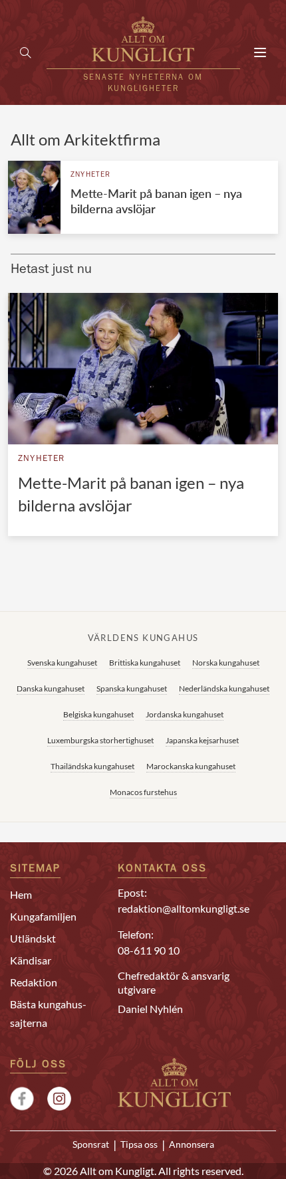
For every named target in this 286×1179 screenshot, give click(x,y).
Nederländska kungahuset (224, 688)
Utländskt (33, 938)
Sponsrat (90, 1144)
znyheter (91, 175)
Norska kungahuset (225, 663)
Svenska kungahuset (62, 663)
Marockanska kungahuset (190, 766)
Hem (21, 894)
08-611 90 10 (149, 950)
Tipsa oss (139, 1144)
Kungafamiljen (43, 916)
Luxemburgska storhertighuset (100, 740)
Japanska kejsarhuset (202, 740)
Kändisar (30, 960)
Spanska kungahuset (131, 688)
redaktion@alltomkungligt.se (183, 908)
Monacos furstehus (143, 792)
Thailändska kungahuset (92, 766)
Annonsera (191, 1144)
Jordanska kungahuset (184, 714)
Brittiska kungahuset (144, 663)
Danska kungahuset (50, 688)
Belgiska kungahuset (98, 714)
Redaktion (33, 982)
